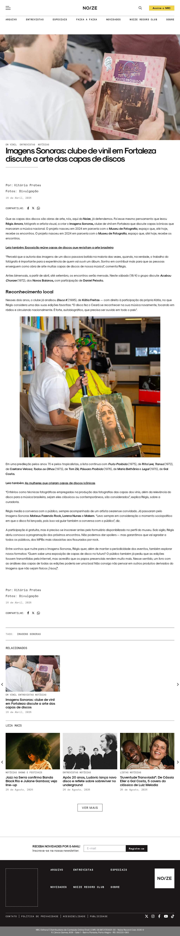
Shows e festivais (30, 772)
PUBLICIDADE (99, 916)
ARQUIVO (11, 19)
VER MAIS (90, 807)
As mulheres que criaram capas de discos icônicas (60, 483)
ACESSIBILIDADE (74, 916)
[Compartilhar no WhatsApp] (38, 208)
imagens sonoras (29, 633)
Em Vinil (11, 144)
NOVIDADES (113, 19)
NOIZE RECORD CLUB (143, 19)
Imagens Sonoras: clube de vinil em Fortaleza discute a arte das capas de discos (30, 703)
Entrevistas (27, 144)
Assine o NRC (162, 9)
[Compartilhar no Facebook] (28, 208)
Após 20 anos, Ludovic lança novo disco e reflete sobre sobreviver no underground (89, 781)
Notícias (43, 144)
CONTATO (11, 916)
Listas (124, 772)
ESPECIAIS (60, 19)
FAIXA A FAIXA (86, 19)
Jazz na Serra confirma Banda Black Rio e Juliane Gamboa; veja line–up (31, 781)
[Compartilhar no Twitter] (33, 208)
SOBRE (170, 19)
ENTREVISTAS (35, 19)
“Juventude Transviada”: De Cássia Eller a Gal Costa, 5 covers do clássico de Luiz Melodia (147, 781)
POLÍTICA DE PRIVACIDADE (40, 916)
